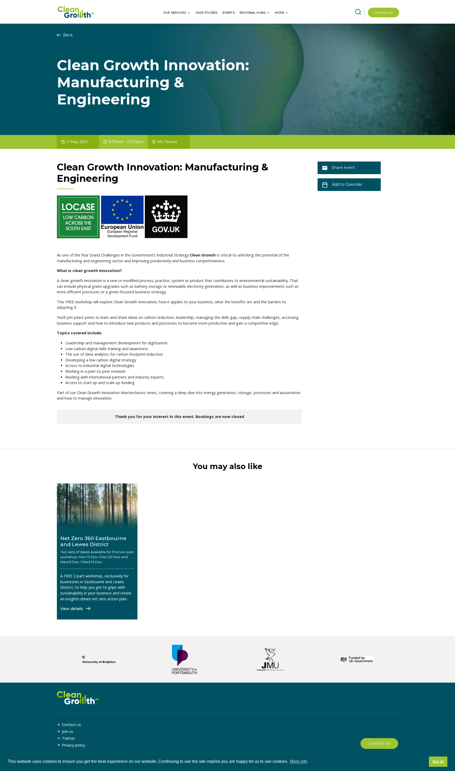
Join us (67, 731)
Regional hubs (253, 12)
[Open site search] (358, 12)
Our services (174, 12)
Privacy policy (73, 745)
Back (67, 35)
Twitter (68, 738)
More (279, 12)
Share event (343, 167)
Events (228, 12)
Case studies (206, 12)
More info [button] (298, 761)
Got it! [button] (438, 761)
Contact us (383, 12)
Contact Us (379, 743)
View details (72, 608)
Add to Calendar (347, 184)
